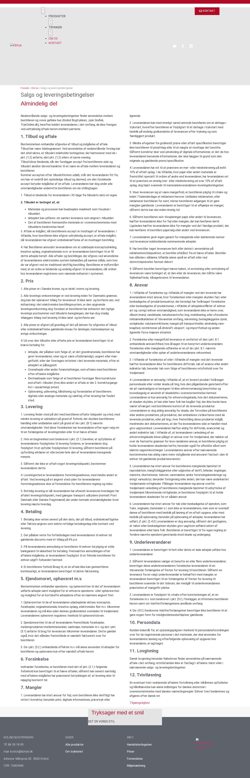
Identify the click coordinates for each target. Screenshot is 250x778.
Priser (130, 751)
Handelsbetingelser (139, 744)
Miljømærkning (136, 765)
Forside (25, 87)
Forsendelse (135, 758)
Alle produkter (74, 744)
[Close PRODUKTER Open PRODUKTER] (50, 22)
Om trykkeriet (74, 751)
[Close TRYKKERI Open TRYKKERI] (50, 33)
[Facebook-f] (182, 46)
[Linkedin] (191, 46)
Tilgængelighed (140, 703)
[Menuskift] (43, 10)
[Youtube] (174, 46)
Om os (34, 87)
